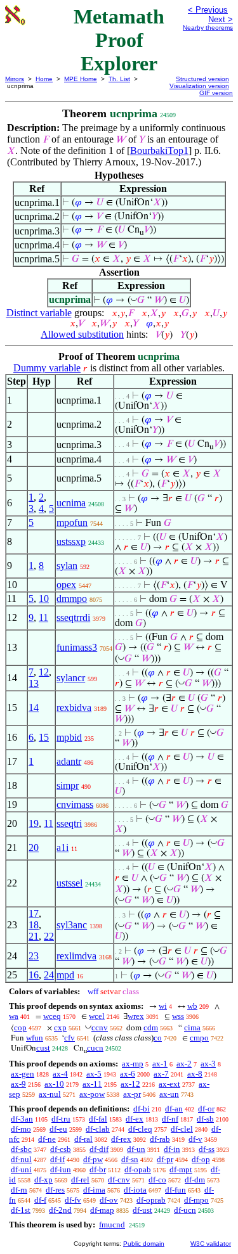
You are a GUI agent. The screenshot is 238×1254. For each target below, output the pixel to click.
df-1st (20, 1210)
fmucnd (112, 1224)
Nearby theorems (208, 27)
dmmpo (71, 598)
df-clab (98, 1129)
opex (66, 584)
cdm (150, 1027)
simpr (67, 785)
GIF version (216, 92)
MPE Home (80, 78)
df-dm (195, 1179)
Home (44, 78)
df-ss (207, 1149)
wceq (52, 1016)
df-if (57, 1159)
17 (34, 913)
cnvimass (74, 804)
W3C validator (210, 1243)
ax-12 (130, 1084)
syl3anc (71, 924)
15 (44, 737)
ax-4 (60, 1073)
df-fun (175, 1189)
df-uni (21, 1169)
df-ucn (185, 1210)
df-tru (60, 1118)
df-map (102, 1210)
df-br (97, 1169)
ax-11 (92, 1084)
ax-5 (94, 1073)
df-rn (19, 1189)
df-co (157, 1179)
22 (49, 936)
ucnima (71, 502)
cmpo (199, 1037)
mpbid (69, 737)
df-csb (60, 1149)
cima (192, 1027)
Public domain (143, 1243)
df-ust (142, 1210)
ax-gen (22, 1073)
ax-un (169, 1094)
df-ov (109, 1200)
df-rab (160, 1139)
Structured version (202, 78)
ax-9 (18, 1084)
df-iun (60, 1169)
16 (34, 974)
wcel (97, 1016)
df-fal (98, 1118)
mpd (65, 974)
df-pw (93, 1159)
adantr (68, 761)
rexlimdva (76, 955)
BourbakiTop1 (159, 150)
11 (43, 617)
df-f (40, 1200)
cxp (60, 1027)
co (158, 1037)
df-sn (129, 1159)
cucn (95, 1047)
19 (34, 823)
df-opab (137, 1169)
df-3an (22, 1118)
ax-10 (54, 1084)
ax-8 (194, 1073)
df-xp (43, 1179)
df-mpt (180, 1169)
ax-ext (169, 1084)
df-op (201, 1159)
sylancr (70, 677)
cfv (69, 1037)
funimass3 (76, 647)
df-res (55, 1189)
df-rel (80, 1179)
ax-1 (160, 1063)
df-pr (165, 1159)
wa (13, 1016)
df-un (136, 1149)
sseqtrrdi (73, 617)
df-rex (121, 1139)
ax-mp (132, 1063)
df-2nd (60, 1210)
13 (34, 683)
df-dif (99, 1149)
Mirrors (14, 78)
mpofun (72, 522)
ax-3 (208, 1063)
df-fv (73, 1200)
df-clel (182, 1129)
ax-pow (92, 1094)
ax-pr (132, 1094)
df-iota (135, 1189)
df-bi (141, 1108)
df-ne (47, 1139)
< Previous (208, 10)
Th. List (119, 78)
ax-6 (127, 1073)
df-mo (21, 1129)
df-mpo (196, 1200)
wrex (136, 1016)
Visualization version (199, 85)
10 (44, 598)
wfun (34, 1037)
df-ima (94, 1189)
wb (192, 1006)
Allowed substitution (82, 334)
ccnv (99, 1027)
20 (34, 847)
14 (34, 707)
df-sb (205, 1118)
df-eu (58, 1129)
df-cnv (119, 1179)
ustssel (69, 883)
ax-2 (184, 1063)
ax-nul (50, 1094)
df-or (206, 1108)
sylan (66, 565)
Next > (220, 19)
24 (49, 974)
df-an (174, 1108)
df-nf (170, 1118)
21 (34, 936)
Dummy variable (47, 367)
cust (43, 1047)
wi (163, 1006)
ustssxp (71, 541)
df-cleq (140, 1129)
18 (34, 924)
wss (178, 1016)
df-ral (83, 1139)
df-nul (21, 1159)
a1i (62, 847)
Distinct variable (39, 312)
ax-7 (161, 1073)
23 (34, 955)
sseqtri (69, 823)
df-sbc (21, 1149)
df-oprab (151, 1200)
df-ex (134, 1118)
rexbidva (73, 707)
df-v (195, 1139)
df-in (172, 1149)
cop (20, 1027)
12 (44, 672)
